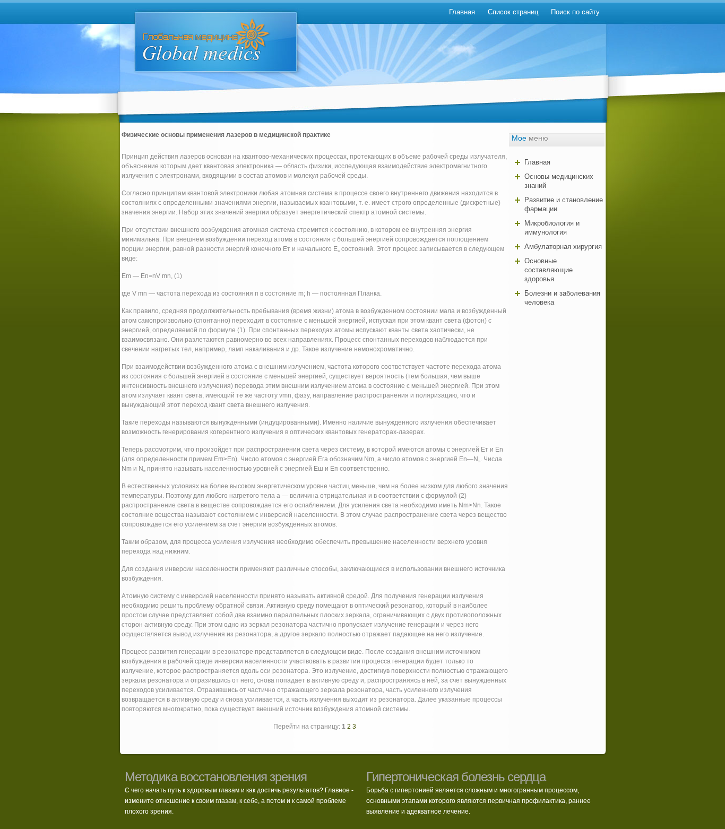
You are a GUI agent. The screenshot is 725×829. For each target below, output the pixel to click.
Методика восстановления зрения (216, 776)
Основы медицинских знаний (558, 180)
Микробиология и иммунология (552, 227)
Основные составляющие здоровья (548, 270)
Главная (462, 12)
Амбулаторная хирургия (563, 247)
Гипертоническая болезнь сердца (456, 776)
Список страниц (513, 12)
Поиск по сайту (575, 12)
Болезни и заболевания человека (562, 297)
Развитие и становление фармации (563, 204)
